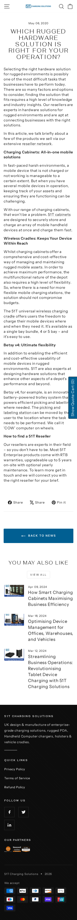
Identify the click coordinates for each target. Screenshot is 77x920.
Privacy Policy (14, 769)
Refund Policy (14, 787)
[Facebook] (9, 812)
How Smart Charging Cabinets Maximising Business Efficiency (50, 598)
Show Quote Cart (72, 397)
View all (38, 574)
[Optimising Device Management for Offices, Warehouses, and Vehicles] (14, 620)
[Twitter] (23, 812)
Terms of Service (17, 778)
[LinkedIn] (9, 825)
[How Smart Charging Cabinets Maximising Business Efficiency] (14, 591)
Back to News (41, 535)
